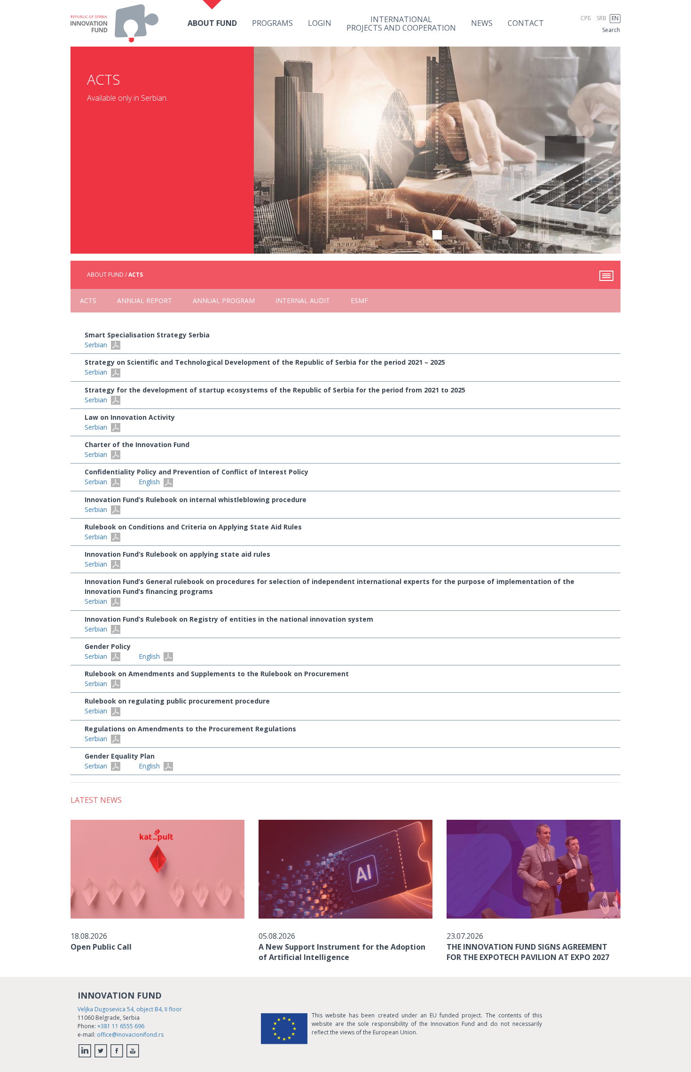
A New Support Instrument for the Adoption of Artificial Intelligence (342, 952)
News (482, 23)
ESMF (359, 300)
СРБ (586, 18)
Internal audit (302, 300)
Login (319, 23)
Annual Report (144, 300)
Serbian (97, 344)
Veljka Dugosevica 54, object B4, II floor (130, 1009)
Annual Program (224, 300)
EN (615, 18)
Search (611, 30)
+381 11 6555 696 (120, 1026)
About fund (212, 23)
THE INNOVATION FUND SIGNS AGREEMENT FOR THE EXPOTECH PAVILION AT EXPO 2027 (528, 952)
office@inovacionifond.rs (130, 1035)
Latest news (96, 800)
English (150, 481)
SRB (601, 18)
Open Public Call (101, 947)
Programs (272, 23)
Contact (526, 23)
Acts (88, 300)
